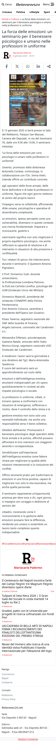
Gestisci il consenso (28, 739)
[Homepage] (27, 4)
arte (52, 591)
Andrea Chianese (10, 591)
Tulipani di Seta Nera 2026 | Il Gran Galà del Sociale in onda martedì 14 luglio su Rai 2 (25, 599)
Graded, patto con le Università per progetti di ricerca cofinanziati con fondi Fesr (28, 614)
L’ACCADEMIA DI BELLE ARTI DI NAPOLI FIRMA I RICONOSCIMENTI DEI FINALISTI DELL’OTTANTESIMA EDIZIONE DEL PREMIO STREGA (27, 630)
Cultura (15, 19)
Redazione (8, 606)
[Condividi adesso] (49, 66)
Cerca (8, 4)
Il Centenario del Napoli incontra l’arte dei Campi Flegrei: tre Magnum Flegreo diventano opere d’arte (27, 584)
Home (5, 19)
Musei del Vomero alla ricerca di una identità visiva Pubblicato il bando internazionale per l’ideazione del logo (27, 647)
